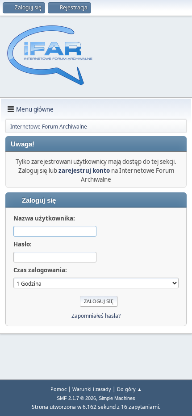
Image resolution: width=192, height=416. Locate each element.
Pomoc (58, 389)
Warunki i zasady (91, 389)
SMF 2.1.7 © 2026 (76, 398)
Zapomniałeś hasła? (96, 316)
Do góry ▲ (129, 389)
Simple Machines (117, 398)
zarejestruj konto (84, 170)
